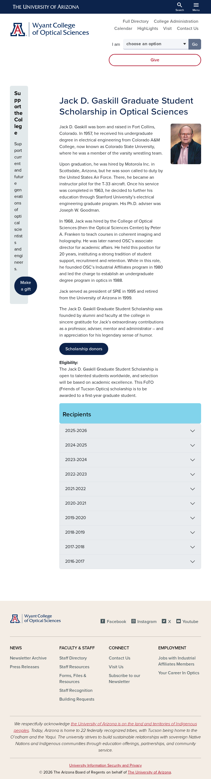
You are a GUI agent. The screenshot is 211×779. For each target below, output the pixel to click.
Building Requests (76, 699)
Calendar (123, 28)
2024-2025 (76, 445)
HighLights (147, 28)
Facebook (116, 621)
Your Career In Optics (178, 673)
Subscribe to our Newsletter (124, 678)
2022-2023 (76, 474)
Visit (167, 28)
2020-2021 (75, 503)
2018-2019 (75, 532)
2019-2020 (75, 518)
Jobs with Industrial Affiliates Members (177, 661)
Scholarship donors (83, 349)
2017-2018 (74, 547)
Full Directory (136, 21)
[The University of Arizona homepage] (46, 7)
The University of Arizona (149, 772)
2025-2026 (76, 430)
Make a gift (25, 286)
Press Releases (24, 667)
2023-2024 (76, 459)
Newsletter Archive (28, 658)
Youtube (190, 621)
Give (155, 60)
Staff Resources (74, 667)
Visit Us (116, 667)
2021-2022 (75, 488)
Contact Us (187, 28)
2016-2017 (74, 561)
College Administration (176, 21)
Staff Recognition (76, 690)
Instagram (147, 621)
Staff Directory (73, 658)
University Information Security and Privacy (105, 765)
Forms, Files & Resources (72, 678)
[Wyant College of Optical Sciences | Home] (56, 29)
